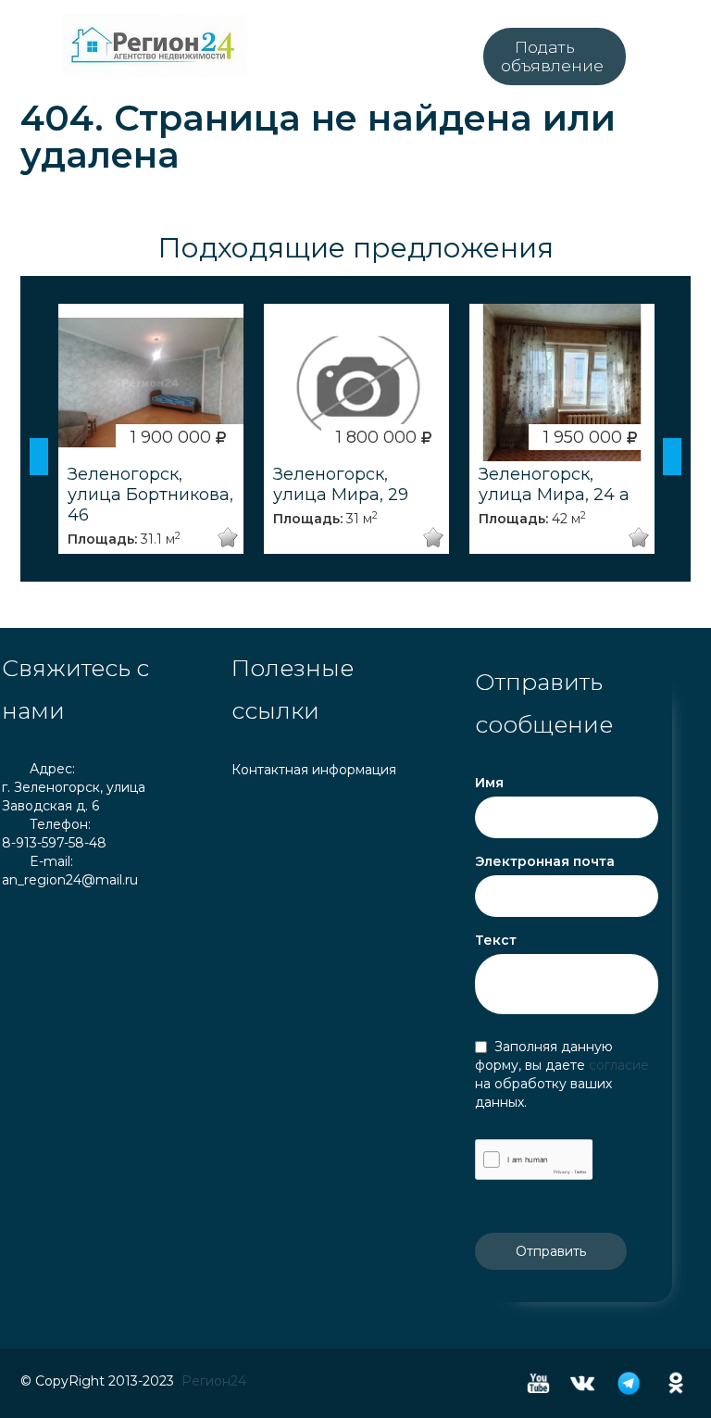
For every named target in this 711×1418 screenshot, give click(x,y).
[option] (151, 429)
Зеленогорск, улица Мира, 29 (340, 484)
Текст (496, 940)
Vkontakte (582, 1383)
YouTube (538, 1383)
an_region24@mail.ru (70, 880)
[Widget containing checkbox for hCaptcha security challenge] (533, 1159)
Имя (489, 782)
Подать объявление (552, 56)
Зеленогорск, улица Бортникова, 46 (150, 494)
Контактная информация (313, 769)
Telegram (628, 1383)
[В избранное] (225, 537)
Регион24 (213, 1381)
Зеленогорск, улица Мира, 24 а (554, 484)
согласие (619, 1065)
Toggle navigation (18, 46)
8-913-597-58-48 (54, 842)
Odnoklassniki (676, 1383)
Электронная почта (545, 861)
